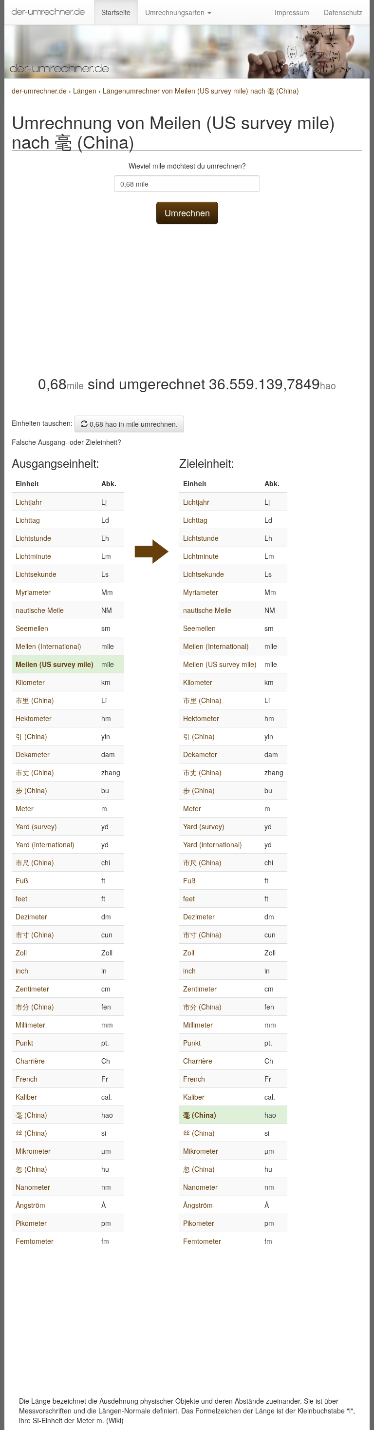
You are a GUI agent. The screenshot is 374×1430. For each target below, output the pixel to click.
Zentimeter (32, 988)
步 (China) (31, 790)
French (26, 1079)
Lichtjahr (29, 502)
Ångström (30, 1205)
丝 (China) (31, 1133)
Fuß (22, 880)
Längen (85, 90)
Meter (25, 808)
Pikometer (31, 1223)
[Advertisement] (187, 297)
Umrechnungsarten (175, 12)
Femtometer (35, 1241)
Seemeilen (32, 628)
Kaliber (26, 1097)
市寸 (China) (35, 934)
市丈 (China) (35, 772)
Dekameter (33, 754)
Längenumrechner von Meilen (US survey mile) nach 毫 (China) (201, 90)
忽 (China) (31, 1169)
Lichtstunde (33, 538)
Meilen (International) (48, 646)
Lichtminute (33, 556)
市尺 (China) (35, 862)
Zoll (21, 952)
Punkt (24, 1043)
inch (22, 970)
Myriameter (33, 592)
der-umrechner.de (39, 90)
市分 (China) (35, 1006)
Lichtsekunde (36, 574)
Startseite (116, 12)
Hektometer (34, 718)
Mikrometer (33, 1151)
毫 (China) (31, 1115)
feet (21, 898)
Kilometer (30, 682)
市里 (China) (35, 700)
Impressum (292, 12)
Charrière (30, 1061)
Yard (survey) (36, 826)
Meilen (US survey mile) (55, 664)
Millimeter (30, 1025)
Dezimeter (31, 916)
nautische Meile (40, 610)
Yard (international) (45, 844)
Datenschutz (343, 12)
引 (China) (31, 736)
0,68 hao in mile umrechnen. (133, 424)
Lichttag (28, 520)
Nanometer (33, 1187)
